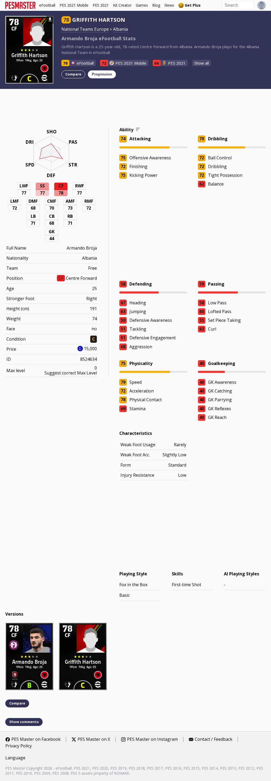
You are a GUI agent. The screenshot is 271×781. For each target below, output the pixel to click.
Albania (120, 29)
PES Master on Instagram (152, 739)
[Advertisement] (135, 109)
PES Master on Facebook (36, 739)
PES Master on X (94, 739)
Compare (73, 74)
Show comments (24, 721)
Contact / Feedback (213, 739)
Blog (156, 5)
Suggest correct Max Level (70, 373)
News (169, 5)
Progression (102, 74)
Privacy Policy (18, 746)
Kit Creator (122, 5)
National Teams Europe (85, 29)
